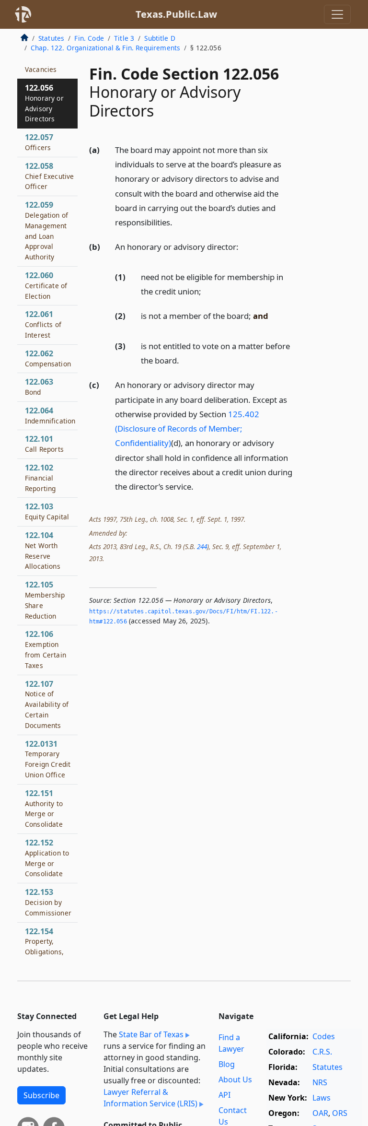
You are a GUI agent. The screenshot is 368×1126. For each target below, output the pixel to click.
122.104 (42, 550)
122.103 (47, 511)
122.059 (46, 230)
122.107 (47, 704)
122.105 (45, 599)
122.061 (43, 324)
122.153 (48, 902)
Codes (323, 1036)
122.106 (45, 649)
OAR (320, 1113)
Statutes (51, 38)
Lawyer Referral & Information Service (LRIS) (150, 1098)
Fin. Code (89, 38)
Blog (226, 1064)
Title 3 (124, 38)
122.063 (39, 386)
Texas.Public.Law (176, 14)
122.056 (44, 102)
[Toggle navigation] (337, 14)
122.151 (44, 808)
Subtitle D (159, 38)
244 (202, 546)
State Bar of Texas (151, 1034)
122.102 (40, 477)
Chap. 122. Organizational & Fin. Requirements (105, 47)
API (224, 1095)
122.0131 (47, 759)
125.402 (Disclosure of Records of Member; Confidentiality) (187, 428)
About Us (235, 1079)
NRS (319, 1082)
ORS (339, 1113)
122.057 (39, 142)
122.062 (48, 358)
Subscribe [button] (41, 1095)
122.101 (44, 444)
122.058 (49, 176)
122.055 (41, 64)
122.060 (46, 285)
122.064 (50, 415)
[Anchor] (178, 222)
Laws (321, 1097)
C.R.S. (322, 1051)
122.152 (47, 857)
